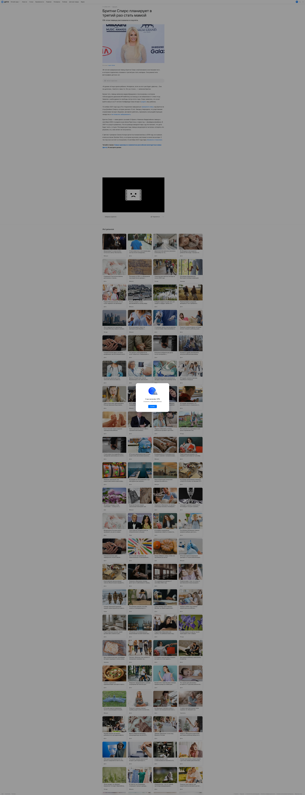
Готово (152, 406)
